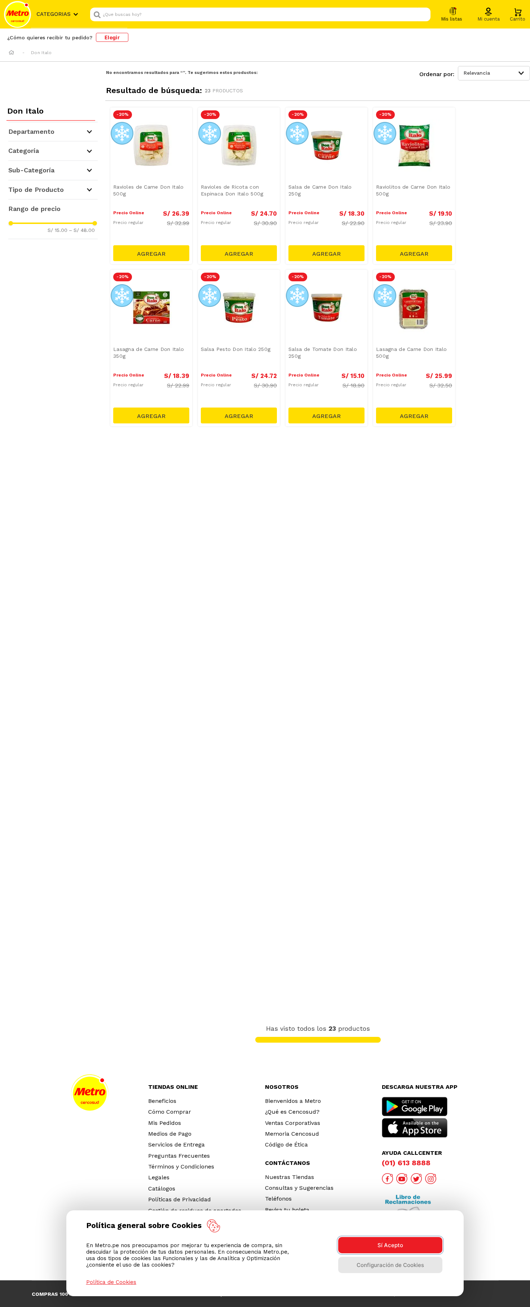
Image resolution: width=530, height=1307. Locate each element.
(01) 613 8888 (406, 1162)
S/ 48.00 (82, 230)
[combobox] (260, 14)
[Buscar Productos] (423, 14)
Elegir (112, 37)
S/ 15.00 (57, 230)
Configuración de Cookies (390, 1265)
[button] (488, 15)
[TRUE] (151, 253)
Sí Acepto (390, 1245)
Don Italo (41, 52)
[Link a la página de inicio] (11, 53)
